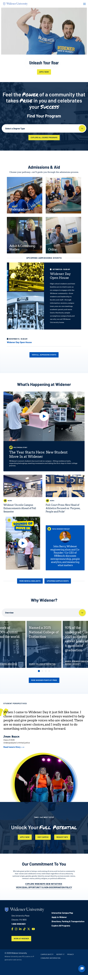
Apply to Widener (59, 917)
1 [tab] (39, 671)
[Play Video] (44, 416)
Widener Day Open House (19, 342)
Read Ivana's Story (12, 747)
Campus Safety (47, 954)
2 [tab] (42, 671)
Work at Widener (21, 938)
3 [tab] (46, 671)
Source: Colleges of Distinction (42, 664)
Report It (60, 954)
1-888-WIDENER (18, 924)
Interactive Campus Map (62, 913)
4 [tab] (49, 671)
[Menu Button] (83, 4)
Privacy (70, 954)
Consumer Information (50, 958)
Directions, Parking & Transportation (68, 921)
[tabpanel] (44, 644)
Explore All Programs (61, 925)
